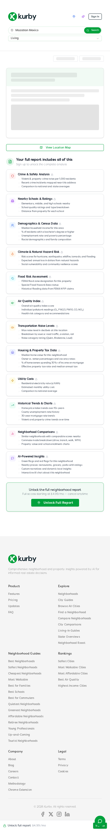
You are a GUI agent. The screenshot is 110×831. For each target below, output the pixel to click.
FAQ (11, 612)
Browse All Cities (69, 606)
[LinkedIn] (67, 814)
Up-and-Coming (19, 735)
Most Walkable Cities (72, 667)
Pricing (13, 600)
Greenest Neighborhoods (24, 710)
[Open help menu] (100, 821)
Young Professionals (21, 728)
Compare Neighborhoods (74, 618)
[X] (50, 814)
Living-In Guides (69, 630)
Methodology (17, 784)
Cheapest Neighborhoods (24, 673)
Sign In (95, 16)
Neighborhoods (68, 594)
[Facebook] (42, 814)
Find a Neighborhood (72, 612)
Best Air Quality (68, 679)
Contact (13, 777)
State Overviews (69, 637)
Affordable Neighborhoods (25, 716)
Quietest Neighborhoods (24, 704)
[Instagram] (59, 814)
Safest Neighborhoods (22, 667)
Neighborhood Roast (71, 643)
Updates (14, 606)
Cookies (63, 771)
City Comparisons (69, 624)
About (12, 759)
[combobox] (55, 38)
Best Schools (16, 692)
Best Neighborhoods (21, 661)
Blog (11, 765)
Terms (62, 759)
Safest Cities (66, 661)
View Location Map (58, 147)
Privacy (63, 765)
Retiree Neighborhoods (23, 722)
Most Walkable (18, 679)
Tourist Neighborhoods (23, 741)
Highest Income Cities (72, 686)
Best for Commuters (21, 698)
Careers (13, 771)
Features (14, 594)
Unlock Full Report (58, 503)
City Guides (65, 600)
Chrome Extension (20, 790)
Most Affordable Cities (73, 673)
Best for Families (19, 686)
